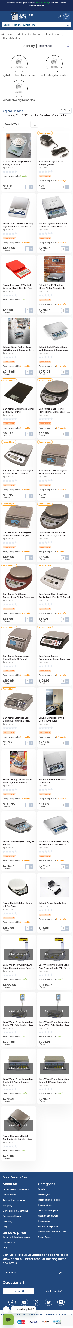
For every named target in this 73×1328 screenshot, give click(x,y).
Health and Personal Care (52, 1231)
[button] (59, 16)
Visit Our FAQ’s (54, 1291)
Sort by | (30, 46)
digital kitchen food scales (19, 75)
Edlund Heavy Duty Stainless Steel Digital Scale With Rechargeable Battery (18, 782)
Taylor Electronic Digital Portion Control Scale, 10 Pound (16, 1139)
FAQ (5, 1226)
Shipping (7, 1205)
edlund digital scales (54, 75)
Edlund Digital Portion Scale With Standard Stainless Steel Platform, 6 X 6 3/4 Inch (18, 350)
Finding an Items (12, 1216)
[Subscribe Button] (60, 1272)
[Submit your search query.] (68, 24)
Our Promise (9, 1194)
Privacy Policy (28, 1314)
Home (8, 34)
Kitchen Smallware (29, 34)
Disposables (45, 1205)
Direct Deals (44, 1237)
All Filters (66, 110)
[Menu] (4, 16)
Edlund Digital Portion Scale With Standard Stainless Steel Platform (54, 226)
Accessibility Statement (16, 1189)
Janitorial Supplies (48, 1210)
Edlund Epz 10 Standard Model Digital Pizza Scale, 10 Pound (54, 288)
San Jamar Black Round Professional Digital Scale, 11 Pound (53, 411)
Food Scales (53, 34)
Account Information (14, 1200)
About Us (10, 1184)
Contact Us (9, 1242)
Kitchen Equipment (48, 1226)
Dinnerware (44, 1221)
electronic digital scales (19, 99)
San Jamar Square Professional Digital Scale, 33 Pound (54, 658)
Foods (41, 1189)
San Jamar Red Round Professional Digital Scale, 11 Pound (18, 597)
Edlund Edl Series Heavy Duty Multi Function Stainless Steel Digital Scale (54, 844)
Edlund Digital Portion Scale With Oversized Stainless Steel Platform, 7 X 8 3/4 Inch (54, 350)
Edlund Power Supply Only (52, 903)
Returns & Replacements (16, 1237)
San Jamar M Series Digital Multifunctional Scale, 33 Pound (53, 473)
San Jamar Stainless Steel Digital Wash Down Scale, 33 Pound (18, 720)
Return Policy (16, 1314)
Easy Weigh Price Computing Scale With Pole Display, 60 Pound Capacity (18, 1025)
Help (5, 1247)
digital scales (11, 38)
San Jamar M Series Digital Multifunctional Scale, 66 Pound (17, 535)
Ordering (7, 1221)
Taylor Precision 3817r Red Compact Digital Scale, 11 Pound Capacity (17, 288)
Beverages (44, 1194)
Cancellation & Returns (15, 1210)
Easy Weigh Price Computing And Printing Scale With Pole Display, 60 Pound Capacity (54, 967)
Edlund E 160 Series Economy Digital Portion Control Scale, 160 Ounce (18, 226)
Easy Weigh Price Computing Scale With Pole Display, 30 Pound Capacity (54, 1025)
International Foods (49, 1199)
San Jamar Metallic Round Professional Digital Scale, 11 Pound (53, 535)
